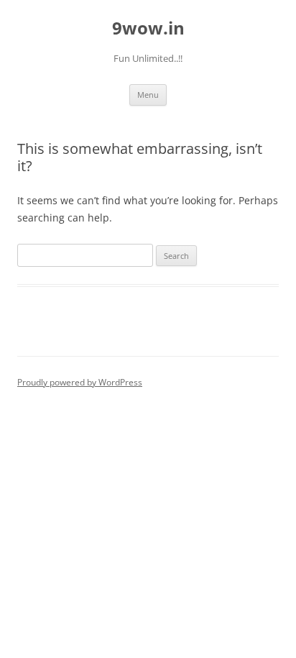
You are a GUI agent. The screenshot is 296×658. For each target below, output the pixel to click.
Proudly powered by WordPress (79, 382)
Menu (148, 94)
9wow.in (148, 28)
